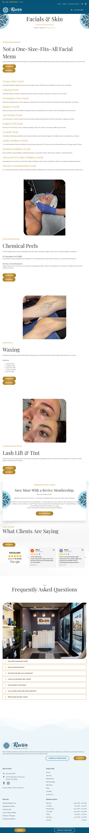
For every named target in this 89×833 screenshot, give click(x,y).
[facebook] (82, 4)
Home (36, 28)
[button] (85, 557)
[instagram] (85, 4)
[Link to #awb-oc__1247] (85, 9)
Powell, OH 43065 (11, 779)
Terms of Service (18, 788)
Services (42, 28)
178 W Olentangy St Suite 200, (15, 777)
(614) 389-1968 (78, 10)
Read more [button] (32, 565)
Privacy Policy (7, 788)
